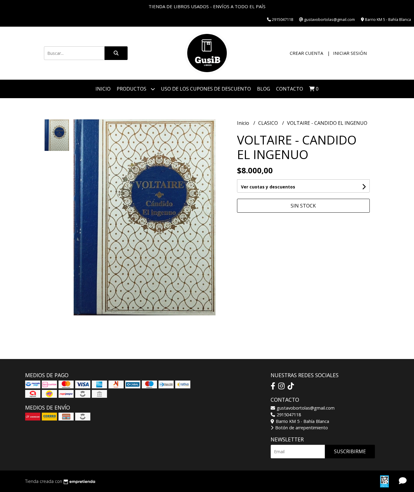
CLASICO (268, 123)
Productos (132, 88)
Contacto (289, 88)
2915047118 (288, 414)
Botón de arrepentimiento (301, 427)
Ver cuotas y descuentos (268, 187)
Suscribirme (350, 451)
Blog (263, 88)
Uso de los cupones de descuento (206, 88)
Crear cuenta (306, 53)
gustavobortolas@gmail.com (305, 408)
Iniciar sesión (350, 53)
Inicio (103, 88)
